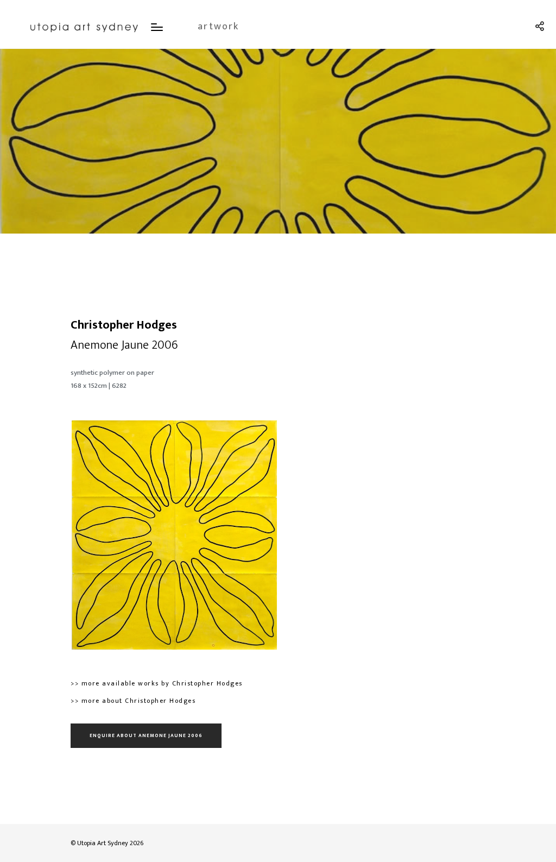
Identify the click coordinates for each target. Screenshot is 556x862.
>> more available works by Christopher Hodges (157, 683)
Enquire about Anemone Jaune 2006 (146, 736)
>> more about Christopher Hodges (133, 700)
